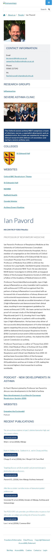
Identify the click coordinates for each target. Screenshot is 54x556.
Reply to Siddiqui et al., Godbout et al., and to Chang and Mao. (26, 451)
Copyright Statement (42, 540)
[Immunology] (10, 2)
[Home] (4, 15)
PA (7, 73)
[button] (48, 2)
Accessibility (19, 550)
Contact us (37, 550)
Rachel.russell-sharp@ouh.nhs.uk (19, 76)
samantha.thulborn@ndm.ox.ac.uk (20, 61)
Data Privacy (28, 540)
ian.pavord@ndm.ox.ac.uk (16, 58)
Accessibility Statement (27, 543)
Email (8, 55)
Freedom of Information (13, 540)
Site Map (10, 550)
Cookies (29, 550)
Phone (9, 65)
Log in (45, 550)
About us (11, 15)
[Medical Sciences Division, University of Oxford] (27, 537)
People (21, 15)
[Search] (49, 9)
